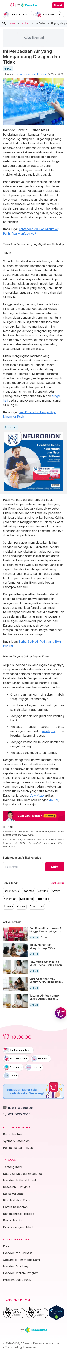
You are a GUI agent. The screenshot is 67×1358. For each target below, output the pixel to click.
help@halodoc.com (18, 1107)
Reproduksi (37, 906)
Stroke (56, 891)
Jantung (43, 891)
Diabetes (28, 891)
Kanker (21, 906)
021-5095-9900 (17, 1114)
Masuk (58, 5)
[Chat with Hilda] (60, 1013)
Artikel (25, 23)
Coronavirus (11, 891)
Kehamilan (10, 898)
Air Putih (8, 69)
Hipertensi (43, 898)
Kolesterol (26, 898)
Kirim (54, 866)
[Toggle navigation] (5, 5)
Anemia (8, 906)
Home (12, 23)
